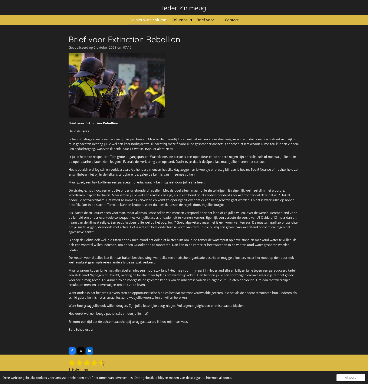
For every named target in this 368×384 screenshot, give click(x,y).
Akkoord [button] (350, 378)
